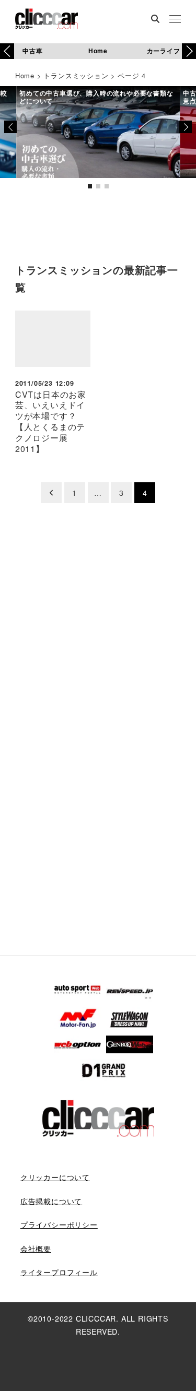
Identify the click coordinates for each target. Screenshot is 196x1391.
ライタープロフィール (59, 1272)
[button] (189, 51)
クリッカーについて (55, 1177)
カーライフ (163, 50)
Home (98, 50)
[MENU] (175, 20)
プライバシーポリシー (59, 1224)
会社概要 (35, 1248)
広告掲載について (51, 1201)
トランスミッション (75, 75)
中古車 (32, 50)
